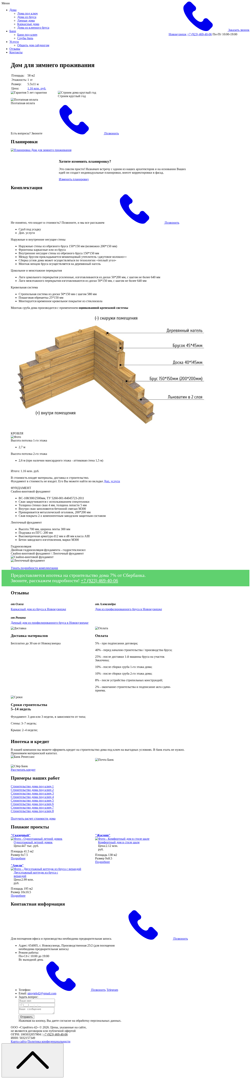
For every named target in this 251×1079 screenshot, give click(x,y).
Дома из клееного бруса (33, 27)
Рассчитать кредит (23, 769)
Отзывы (14, 48)
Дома (12, 10)
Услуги (14, 41)
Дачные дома (26, 20)
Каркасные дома (28, 24)
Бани (12, 31)
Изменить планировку (74, 179)
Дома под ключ (27, 13)
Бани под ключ (27, 34)
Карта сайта (19, 1041)
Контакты (16, 52)
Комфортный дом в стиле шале (119, 842)
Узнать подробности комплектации (34, 568)
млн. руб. (36, 88)
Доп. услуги (112, 481)
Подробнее (18, 858)
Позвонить (111, 133)
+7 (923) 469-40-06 (199, 34)
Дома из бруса (26, 17)
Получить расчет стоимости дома (33, 818)
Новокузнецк (177, 34)
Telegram (112, 989)
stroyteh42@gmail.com (41, 993)
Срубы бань (25, 38)
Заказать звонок (238, 30)
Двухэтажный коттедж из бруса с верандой (36, 874)
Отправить (26, 1016)
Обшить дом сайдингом (33, 45)
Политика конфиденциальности (48, 1041)
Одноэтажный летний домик (33, 842)
